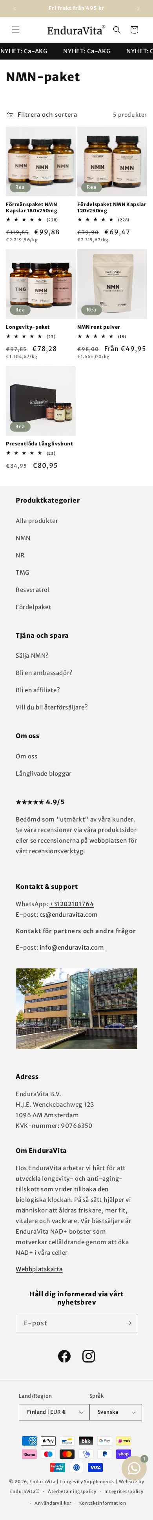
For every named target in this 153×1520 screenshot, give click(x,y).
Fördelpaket (33, 607)
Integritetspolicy (124, 1491)
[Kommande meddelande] (138, 8)
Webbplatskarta (39, 1269)
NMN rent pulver (98, 327)
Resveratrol (33, 590)
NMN (23, 538)
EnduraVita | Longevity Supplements (72, 1481)
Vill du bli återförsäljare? (52, 707)
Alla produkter (37, 521)
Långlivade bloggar (44, 773)
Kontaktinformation (102, 1503)
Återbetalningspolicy (72, 1491)
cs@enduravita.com (69, 914)
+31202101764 (71, 904)
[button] (15, 29)
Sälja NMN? (32, 655)
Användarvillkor (53, 1503)
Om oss (27, 756)
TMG (23, 572)
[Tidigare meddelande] (14, 8)
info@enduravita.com (72, 947)
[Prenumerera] (128, 1323)
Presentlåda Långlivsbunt (39, 444)
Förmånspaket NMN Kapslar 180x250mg (31, 207)
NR (20, 555)
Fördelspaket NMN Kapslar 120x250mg (111, 207)
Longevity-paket (28, 327)
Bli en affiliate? (38, 690)
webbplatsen (108, 840)
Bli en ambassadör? (44, 673)
